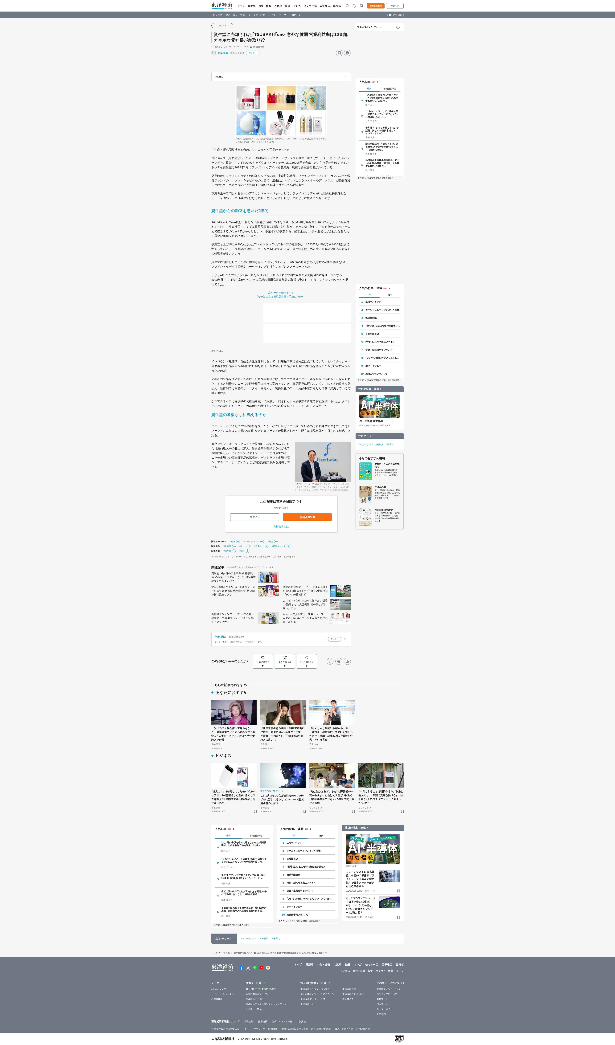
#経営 (232, 541)
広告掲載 (301, 1021)
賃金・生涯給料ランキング (379, 349)
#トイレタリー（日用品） (251, 546)
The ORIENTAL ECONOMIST (261, 989)
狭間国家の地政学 (384, 510)
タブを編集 (397, 15)
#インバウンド (365, 444)
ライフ (272, 15)
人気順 (278, 5)
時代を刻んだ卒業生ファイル (380, 341)
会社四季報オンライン (257, 994)
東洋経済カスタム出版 (353, 994)
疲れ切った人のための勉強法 (387, 465)
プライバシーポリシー (253, 1028)
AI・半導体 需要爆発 (371, 421)
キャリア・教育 (256, 15)
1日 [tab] (369, 294)
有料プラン (382, 999)
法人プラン (382, 1004)
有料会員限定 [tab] (390, 88)
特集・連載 (265, 5)
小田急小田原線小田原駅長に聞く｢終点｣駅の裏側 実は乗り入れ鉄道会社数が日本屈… (382, 163)
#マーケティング (251, 541)
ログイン (395, 6)
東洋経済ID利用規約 (321, 1028)
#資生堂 (227, 551)
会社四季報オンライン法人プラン (317, 994)
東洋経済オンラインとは (369, 27)
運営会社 (248, 1021)
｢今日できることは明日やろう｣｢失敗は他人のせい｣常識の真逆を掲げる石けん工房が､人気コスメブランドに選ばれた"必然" (381, 797)
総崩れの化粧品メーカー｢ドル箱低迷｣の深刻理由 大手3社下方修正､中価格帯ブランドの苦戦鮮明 (305, 591)
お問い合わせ (363, 1028)
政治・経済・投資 (235, 15)
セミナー (309, 5)
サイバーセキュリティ (222, 994)
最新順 (252, 5)
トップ (241, 5)
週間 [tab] (390, 295)
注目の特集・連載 (368, 389)
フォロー (253, 53)
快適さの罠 (380, 487)
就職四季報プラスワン (376, 373)
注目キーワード (367, 436)
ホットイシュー (373, 365)
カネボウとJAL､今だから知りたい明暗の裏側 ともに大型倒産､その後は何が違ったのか (305, 604)
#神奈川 (380, 444)
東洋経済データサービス (312, 999)
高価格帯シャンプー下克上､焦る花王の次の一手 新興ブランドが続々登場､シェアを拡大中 (233, 618)
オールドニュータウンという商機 (382, 309)
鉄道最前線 (371, 317)
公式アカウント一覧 (282, 1021)
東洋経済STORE (254, 999)
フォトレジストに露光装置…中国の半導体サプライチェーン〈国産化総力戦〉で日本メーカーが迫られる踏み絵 (360, 879)
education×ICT (218, 989)
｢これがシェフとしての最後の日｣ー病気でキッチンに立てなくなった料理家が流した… (382, 114)
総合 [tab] (369, 88)
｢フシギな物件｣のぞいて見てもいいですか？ (382, 357)
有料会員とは (281, 526)
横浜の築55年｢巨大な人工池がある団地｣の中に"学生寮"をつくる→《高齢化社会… (382, 147)
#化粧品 (227, 546)
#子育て (390, 444)
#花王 (242, 551)
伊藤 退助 (223, 53)
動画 (287, 5)
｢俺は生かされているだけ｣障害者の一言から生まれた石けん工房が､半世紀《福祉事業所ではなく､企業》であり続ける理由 (332, 797)
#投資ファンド (279, 546)
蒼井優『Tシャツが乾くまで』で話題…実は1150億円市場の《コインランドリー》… (382, 130)
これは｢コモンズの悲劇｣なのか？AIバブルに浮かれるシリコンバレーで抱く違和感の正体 (282, 799)
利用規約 (381, 1014)
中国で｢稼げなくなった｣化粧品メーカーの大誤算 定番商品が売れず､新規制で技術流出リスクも (233, 591)
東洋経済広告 (349, 989)
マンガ (297, 5)
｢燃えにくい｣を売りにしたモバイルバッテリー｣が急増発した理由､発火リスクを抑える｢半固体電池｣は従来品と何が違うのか (233, 797)
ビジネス (218, 15)
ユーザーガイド (385, 1009)
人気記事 (365, 82)
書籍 (335, 5)
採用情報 (262, 1021)
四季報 (323, 5)
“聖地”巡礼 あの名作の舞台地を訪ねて (382, 325)
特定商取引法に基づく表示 (294, 1028)
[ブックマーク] (339, 53)
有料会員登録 (376, 6)
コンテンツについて (387, 994)
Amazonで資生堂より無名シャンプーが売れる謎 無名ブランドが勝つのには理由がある (305, 618)
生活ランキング (373, 301)
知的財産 (272, 1028)
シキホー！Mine (254, 1009)
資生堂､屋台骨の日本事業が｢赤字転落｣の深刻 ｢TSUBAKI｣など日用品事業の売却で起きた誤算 (233, 577)
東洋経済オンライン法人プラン (316, 989)
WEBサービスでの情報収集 (225, 1028)
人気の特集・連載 (370, 288)
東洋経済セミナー (309, 1004)
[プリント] (347, 53)
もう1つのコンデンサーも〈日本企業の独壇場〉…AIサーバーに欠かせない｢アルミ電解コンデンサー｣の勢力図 (361, 905)
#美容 (270, 541)
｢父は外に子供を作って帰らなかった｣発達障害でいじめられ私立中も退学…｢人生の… (381, 98)
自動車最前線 (372, 333)
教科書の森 (348, 999)
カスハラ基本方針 (344, 1028)
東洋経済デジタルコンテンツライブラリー (267, 1004)
